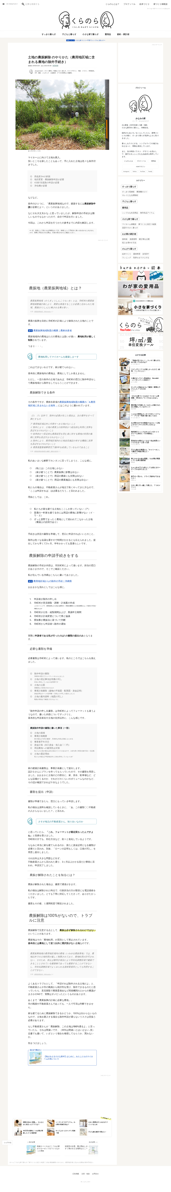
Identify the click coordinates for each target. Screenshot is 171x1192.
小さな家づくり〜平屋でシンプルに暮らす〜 (90, 40)
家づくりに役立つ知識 (147, 224)
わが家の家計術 (129, 234)
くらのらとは (128, 161)
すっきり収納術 (128, 192)
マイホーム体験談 (129, 224)
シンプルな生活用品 (130, 213)
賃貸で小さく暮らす (130, 228)
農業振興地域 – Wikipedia (42, 311)
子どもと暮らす (69, 34)
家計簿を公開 (144, 239)
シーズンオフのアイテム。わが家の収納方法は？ (65, 1123)
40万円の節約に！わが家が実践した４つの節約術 (33, 1132)
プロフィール (129, 4)
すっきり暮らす (49, 34)
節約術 (124, 239)
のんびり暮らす (129, 249)
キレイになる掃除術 (130, 195)
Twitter (135, 171)
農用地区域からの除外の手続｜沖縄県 (52, 581)
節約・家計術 (123, 34)
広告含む (55, 65)
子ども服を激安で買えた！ (97, 1132)
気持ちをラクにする (141, 257)
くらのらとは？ (112, 4)
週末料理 (136, 254)
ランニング (126, 257)
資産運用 (133, 239)
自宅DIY (145, 254)
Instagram (126, 171)
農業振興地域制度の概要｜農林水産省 (52, 330)
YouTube (142, 171)
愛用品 (108, 34)
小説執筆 (53, 73)
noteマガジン (140, 166)
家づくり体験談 (160, 4)
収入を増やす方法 (129, 242)
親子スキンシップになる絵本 (136, 154)
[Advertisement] (41, 260)
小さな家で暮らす (90, 34)
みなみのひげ (39, 71)
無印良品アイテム (147, 213)
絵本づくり (144, 4)
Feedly (150, 171)
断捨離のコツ (142, 192)
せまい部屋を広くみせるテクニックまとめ (98, 1123)
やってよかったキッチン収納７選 (65, 1132)
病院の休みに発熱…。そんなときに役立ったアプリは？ (33, 1123)
